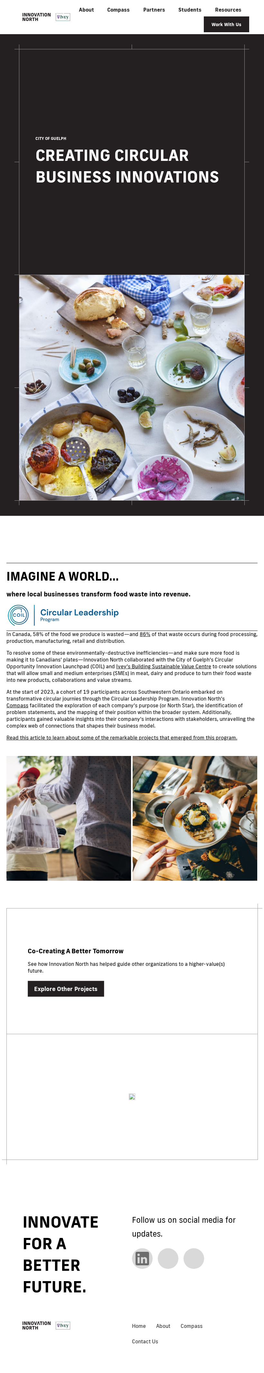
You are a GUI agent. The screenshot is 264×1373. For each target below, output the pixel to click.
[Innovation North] (46, 17)
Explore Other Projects (66, 989)
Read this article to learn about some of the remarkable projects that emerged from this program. (121, 737)
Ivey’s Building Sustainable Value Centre (163, 666)
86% (145, 634)
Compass (17, 705)
